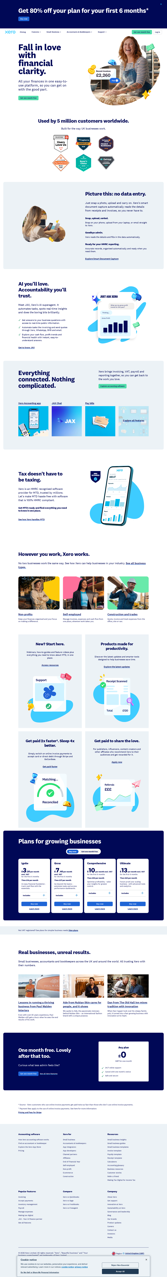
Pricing (23, 32)
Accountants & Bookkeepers (78, 32)
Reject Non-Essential (120, 1265)
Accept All (120, 1271)
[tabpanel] (83, 886)
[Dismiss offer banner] (161, 4)
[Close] (146, 1259)
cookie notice (67, 1266)
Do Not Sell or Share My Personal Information (40, 1272)
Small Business (53, 32)
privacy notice (81, 1266)
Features (35, 32)
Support (101, 32)
